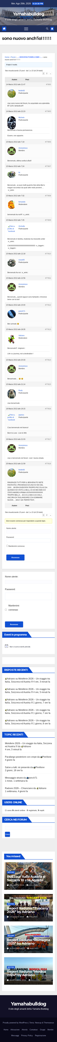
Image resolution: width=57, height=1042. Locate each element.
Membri (50, 1030)
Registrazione (40, 1035)
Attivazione (15, 1030)
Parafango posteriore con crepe (21, 757)
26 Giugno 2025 (17, 948)
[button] (47, 28)
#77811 (48, 278)
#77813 (48, 329)
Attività (24, 1030)
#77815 (48, 384)
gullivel (33, 885)
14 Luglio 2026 (17, 917)
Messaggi (15, 1035)
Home (7, 57)
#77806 (48, 142)
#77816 (48, 409)
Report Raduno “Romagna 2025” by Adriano (28, 941)
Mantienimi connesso (17, 546)
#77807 (48, 166)
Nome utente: (11, 528)
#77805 (48, 111)
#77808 (48, 196)
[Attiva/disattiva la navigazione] (26, 28)
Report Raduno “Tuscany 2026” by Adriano (27, 910)
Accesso (15, 557)
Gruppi (42, 1030)
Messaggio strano (14, 778)
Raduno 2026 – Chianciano (19, 788)
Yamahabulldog (28, 14)
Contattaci (34, 1030)
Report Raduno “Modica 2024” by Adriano (26, 973)
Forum (13, 57)
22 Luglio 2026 (17, 885)
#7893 (48, 84)
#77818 (48, 464)
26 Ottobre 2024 (18, 980)
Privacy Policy (27, 1035)
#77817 (48, 439)
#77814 (48, 360)
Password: (10, 537)
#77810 (48, 254)
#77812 (48, 305)
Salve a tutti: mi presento (17, 767)
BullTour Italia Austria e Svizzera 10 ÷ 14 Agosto (26, 878)
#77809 (48, 220)
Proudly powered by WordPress (15, 1023)
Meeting (11, 872)
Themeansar (49, 1023)
